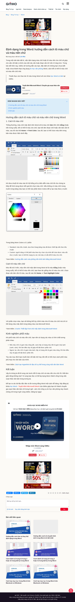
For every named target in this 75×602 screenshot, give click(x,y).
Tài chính (58, 9)
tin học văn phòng (36, 69)
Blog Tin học (10, 9)
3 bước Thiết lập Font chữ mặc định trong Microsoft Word (36, 329)
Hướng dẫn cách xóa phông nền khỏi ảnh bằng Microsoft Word (38, 259)
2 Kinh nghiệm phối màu (16, 108)
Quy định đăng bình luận (22, 509)
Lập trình (18, 9)
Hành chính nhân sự (40, 9)
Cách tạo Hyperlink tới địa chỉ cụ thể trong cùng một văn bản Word (39, 364)
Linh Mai (22, 56)
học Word (13, 386)
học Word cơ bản (57, 76)
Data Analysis (27, 9)
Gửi (64, 509)
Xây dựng (66, 9)
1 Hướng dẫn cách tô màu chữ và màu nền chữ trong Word (27, 105)
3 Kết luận (11, 111)
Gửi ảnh (10, 509)
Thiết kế (50, 9)
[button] (66, 101)
